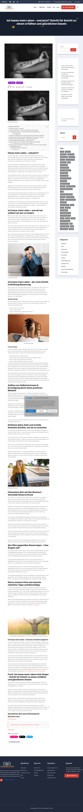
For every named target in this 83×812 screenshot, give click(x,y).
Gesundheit (64, 255)
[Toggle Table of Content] (46, 127)
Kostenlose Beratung (65, 178)
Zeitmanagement (65, 226)
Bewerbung (63, 154)
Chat (35, 7)
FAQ (54, 7)
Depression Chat (51, 772)
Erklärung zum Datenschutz (42, 414)
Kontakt (36, 772)
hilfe (69, 162)
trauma (67, 218)
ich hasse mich (64, 175)
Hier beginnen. (36, 604)
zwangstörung (64, 229)
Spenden (36, 775)
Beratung (68, 151)
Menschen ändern (65, 183)
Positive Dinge (17, 134)
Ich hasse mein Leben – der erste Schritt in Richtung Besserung (24, 131)
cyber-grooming (70, 159)
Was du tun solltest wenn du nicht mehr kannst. (34, 671)
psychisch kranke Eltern (66, 194)
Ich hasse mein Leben (14, 741)
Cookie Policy (33, 414)
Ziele (72, 226)
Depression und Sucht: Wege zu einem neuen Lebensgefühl (66, 96)
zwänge (71, 229)
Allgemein (63, 243)
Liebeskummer (65, 263)
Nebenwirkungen (71, 186)
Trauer (62, 218)
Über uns (41, 7)
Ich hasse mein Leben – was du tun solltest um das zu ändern (24, 130)
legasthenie (63, 181)
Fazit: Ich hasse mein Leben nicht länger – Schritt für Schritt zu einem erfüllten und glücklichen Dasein (28, 145)
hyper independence (65, 170)
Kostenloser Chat (51, 777)
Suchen (62, 46)
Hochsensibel (64, 165)
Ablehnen (41, 411)
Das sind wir (37, 768)
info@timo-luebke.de (10, 779)
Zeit (71, 223)
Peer (62, 191)
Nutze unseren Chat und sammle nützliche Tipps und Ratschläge (25, 142)
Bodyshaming (64, 157)
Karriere (63, 258)
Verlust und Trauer (65, 221)
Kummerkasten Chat (52, 768)
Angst (62, 151)
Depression (19, 82)
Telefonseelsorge (12, 719)
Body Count (71, 154)
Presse (22, 777)
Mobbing (63, 266)
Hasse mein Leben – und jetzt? (16, 128)
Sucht (62, 207)
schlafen (63, 197)
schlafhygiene (70, 197)
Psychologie (11, 82)
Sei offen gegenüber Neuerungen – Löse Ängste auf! (21, 140)
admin (13, 87)
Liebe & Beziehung (65, 260)
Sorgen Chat (50, 775)
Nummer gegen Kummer (66, 189)
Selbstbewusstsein (70, 199)
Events (49, 7)
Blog (58, 7)
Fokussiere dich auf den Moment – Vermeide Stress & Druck (24, 138)
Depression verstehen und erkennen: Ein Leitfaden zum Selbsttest (67, 89)
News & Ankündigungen (67, 269)
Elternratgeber (64, 252)
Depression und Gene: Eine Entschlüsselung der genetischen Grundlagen (67, 82)
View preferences (52, 411)
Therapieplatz (64, 210)
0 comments (29, 87)
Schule (62, 199)
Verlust (73, 218)
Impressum (50, 414)
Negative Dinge (17, 133)
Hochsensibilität (64, 167)
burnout (62, 159)
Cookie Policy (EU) (25, 772)
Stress (71, 205)
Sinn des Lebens (64, 205)
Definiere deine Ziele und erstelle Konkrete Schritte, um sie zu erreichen (27, 137)
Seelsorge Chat (51, 770)
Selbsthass (63, 202)
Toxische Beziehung (65, 215)
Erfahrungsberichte (38, 770)
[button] (79, 2)
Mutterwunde (11, 729)
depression (63, 162)
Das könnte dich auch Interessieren (19, 147)
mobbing (63, 186)
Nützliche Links (16, 149)
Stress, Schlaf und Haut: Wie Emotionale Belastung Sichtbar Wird (67, 67)
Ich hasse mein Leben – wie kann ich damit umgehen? (23, 143)
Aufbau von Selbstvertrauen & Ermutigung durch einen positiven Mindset (27, 135)
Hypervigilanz (64, 173)
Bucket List (71, 157)
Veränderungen (64, 223)
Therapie (68, 207)
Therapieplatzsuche (65, 213)
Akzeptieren (31, 411)
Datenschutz (24, 770)
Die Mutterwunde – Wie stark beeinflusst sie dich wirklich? (25, 724)
